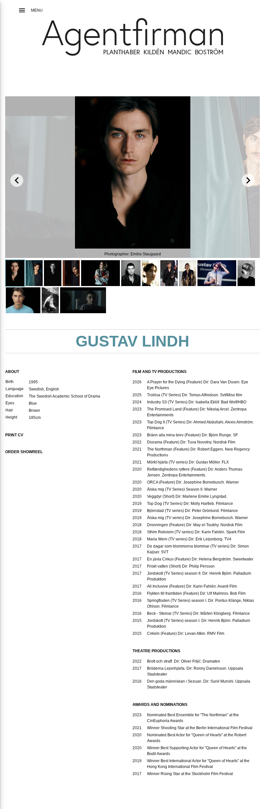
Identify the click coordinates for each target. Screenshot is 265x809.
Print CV (14, 435)
